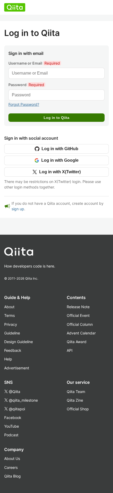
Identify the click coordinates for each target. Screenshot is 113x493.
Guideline (12, 333)
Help (8, 359)
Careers (11, 467)
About (9, 307)
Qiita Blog (12, 476)
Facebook (12, 417)
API (70, 350)
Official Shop (78, 409)
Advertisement (16, 368)
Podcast (11, 435)
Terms (9, 315)
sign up (18, 209)
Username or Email (34, 63)
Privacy (10, 324)
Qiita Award (76, 341)
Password (26, 84)
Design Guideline (18, 341)
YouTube (11, 426)
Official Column (80, 324)
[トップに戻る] (50, 252)
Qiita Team (76, 391)
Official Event (78, 315)
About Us (12, 458)
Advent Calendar (81, 333)
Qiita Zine (75, 400)
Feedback (12, 350)
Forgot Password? (23, 104)
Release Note (78, 307)
